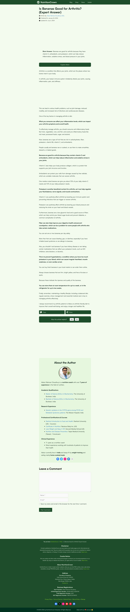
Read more (84, 552)
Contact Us (65, 583)
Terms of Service (58, 599)
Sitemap (83, 599)
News (83, 2)
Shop (76, 2)
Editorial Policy (67, 599)
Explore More (65, 65)
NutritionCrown (49, 2)
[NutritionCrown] (38, 2)
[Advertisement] (65, 34)
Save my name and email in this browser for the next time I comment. (64, 504)
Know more (86, 569)
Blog (71, 2)
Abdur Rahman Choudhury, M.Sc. (56, 15)
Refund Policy (76, 599)
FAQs (61, 541)
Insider (90, 2)
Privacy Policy (48, 599)
